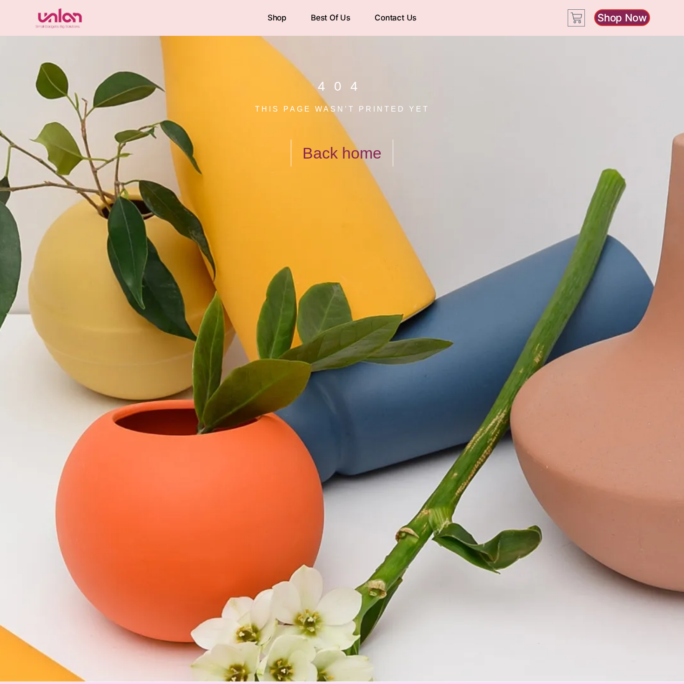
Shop (277, 17)
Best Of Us (330, 17)
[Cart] (576, 18)
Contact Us (395, 17)
